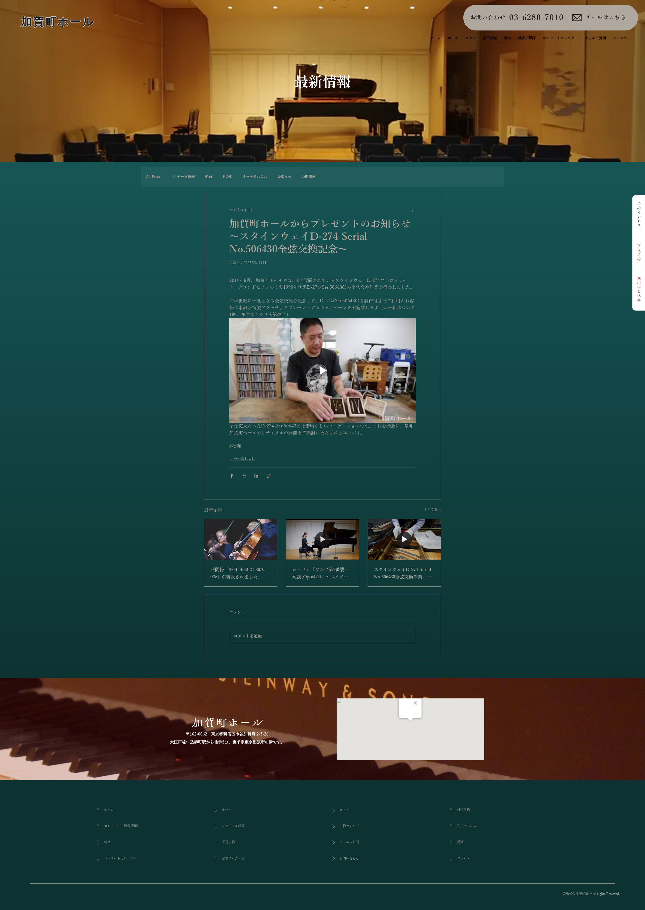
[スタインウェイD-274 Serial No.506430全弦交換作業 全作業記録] (404, 539)
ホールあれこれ (255, 177)
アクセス (463, 858)
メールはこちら (605, 18)
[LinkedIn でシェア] (256, 476)
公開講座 (309, 177)
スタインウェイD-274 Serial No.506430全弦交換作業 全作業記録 (402, 574)
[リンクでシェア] (268, 476)
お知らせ (284, 177)
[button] (526, 38)
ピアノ (344, 810)
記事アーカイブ (233, 858)
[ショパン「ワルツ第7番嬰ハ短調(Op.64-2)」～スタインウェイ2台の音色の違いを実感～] (322, 539)
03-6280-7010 (536, 17)
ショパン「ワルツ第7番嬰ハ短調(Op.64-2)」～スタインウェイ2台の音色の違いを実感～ (320, 574)
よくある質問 (349, 842)
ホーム (109, 810)
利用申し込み (639, 289)
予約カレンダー (639, 217)
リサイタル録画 (233, 826)
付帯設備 (463, 810)
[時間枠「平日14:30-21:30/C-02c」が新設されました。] (240, 539)
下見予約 (639, 252)
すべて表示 (432, 510)
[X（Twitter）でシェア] (244, 476)
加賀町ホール (58, 21)
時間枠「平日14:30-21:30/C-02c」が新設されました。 (238, 573)
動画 (208, 177)
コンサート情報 (182, 177)
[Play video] (322, 370)
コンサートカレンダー (120, 858)
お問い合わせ (488, 18)
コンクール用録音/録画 (121, 826)
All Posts (153, 177)
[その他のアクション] (413, 210)
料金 (107, 842)
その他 (227, 177)
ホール (227, 810)
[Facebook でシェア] (231, 476)
